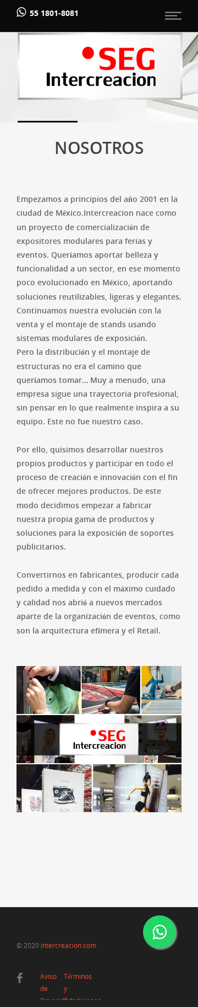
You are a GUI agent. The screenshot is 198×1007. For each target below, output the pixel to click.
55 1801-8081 (54, 13)
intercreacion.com (68, 945)
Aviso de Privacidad (49, 978)
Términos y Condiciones (73, 978)
